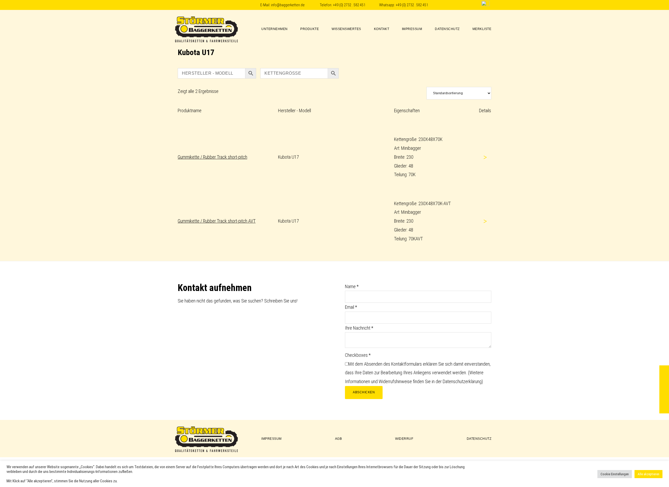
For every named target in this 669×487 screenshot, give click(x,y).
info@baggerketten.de (288, 5)
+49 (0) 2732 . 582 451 (349, 5)
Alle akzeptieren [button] (648, 474)
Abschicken (364, 392)
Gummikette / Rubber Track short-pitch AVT (217, 221)
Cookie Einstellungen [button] (615, 474)
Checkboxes (358, 355)
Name (352, 286)
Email (351, 307)
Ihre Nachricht (359, 328)
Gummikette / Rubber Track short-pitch (212, 157)
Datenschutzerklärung (462, 381)
